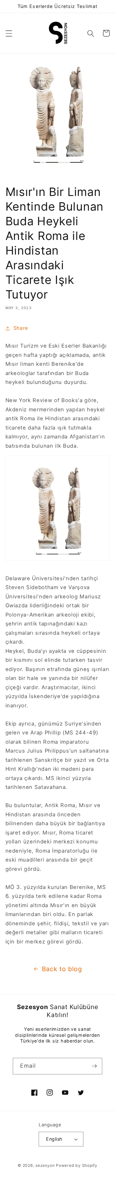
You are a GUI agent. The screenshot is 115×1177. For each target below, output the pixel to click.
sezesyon (45, 1165)
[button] (8, 33)
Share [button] (20, 328)
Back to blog (62, 969)
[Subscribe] (94, 1066)
